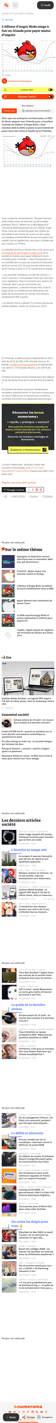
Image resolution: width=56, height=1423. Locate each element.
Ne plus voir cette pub (13, 542)
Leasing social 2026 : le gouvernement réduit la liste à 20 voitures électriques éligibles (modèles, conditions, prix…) (36, 1192)
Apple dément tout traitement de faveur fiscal (34, 602)
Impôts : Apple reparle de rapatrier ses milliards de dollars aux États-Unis (35, 633)
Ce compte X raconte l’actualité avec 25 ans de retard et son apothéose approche (35, 859)
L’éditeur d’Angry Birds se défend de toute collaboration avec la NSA (35, 587)
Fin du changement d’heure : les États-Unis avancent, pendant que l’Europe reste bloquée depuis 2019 (36, 1120)
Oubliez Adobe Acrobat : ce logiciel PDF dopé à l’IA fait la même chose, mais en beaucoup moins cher (28, 701)
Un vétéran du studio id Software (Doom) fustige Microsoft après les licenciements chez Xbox (36, 1159)
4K (5, 496)
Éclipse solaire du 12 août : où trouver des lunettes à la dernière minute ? (34, 721)
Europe (34, 496)
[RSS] (37, 1412)
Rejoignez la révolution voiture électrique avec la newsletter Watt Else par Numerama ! (35, 559)
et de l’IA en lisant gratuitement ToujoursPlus (23, 469)
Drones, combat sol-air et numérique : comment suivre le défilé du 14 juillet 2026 (35, 1142)
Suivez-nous (9, 111)
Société (9, 19)
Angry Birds (18, 496)
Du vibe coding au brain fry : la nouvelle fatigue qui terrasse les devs (27, 742)
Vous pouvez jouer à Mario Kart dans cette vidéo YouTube (35, 1207)
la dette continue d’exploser (23, 364)
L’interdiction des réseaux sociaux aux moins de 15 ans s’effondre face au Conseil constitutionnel (34, 909)
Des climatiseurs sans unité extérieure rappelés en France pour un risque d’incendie (34, 1176)
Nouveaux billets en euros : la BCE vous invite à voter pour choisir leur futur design (27, 757)
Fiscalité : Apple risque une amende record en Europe (31, 572)
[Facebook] (28, 1412)
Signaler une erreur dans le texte (19, 482)
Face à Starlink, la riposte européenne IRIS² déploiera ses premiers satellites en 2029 (35, 1035)
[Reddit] (32, 1412)
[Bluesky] (41, 1412)
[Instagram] (23, 1412)
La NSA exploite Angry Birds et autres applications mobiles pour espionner (35, 618)
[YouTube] (10, 1412)
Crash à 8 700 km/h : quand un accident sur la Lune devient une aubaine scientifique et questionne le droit (27, 734)
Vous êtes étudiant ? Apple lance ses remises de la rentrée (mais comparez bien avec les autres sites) (36, 975)
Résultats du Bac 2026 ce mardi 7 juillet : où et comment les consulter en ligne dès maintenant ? (36, 1235)
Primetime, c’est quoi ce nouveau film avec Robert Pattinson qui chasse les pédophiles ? (36, 1051)
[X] (19, 1412)
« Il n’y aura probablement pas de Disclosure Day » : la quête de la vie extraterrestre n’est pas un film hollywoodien (36, 1285)
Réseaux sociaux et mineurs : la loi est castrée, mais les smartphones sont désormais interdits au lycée (35, 876)
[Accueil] (6, 5)
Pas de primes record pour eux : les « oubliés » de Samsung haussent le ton (35, 1268)
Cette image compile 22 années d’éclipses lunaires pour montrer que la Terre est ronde (36, 837)
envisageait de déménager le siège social (22, 252)
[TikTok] (14, 1412)
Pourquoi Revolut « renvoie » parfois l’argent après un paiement (25, 750)
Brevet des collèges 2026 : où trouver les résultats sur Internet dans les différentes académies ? (36, 1251)
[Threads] (46, 1412)
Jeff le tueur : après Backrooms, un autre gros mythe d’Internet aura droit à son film (35, 992)
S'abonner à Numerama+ (25, 449)
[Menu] (15, 5)
